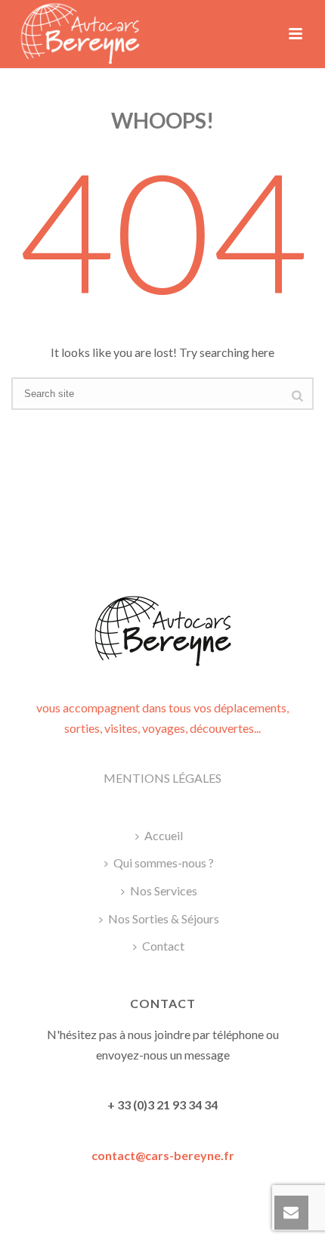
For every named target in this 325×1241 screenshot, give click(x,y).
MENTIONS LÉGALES (162, 778)
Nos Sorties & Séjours (163, 918)
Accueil (163, 835)
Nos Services (163, 890)
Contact (163, 946)
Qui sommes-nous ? (163, 862)
